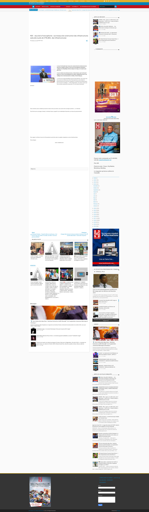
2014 (95, 224)
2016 (95, 220)
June (95, 195)
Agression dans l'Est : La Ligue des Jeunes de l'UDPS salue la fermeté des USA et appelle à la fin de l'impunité (75, 10)
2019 (95, 214)
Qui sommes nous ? (33, 1)
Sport (47, 1)
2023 (95, 184)
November (96, 185)
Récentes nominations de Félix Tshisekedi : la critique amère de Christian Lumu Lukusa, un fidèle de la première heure (108, 435)
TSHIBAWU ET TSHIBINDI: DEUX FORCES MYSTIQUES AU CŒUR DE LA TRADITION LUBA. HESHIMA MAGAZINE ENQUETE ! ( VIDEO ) (71, 285)
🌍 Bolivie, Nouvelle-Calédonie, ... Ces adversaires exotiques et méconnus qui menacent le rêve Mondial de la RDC (107, 27)
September (96, 189)
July (94, 193)
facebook (106, 1)
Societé (76, 1)
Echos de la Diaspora (57, 6)
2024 (95, 182)
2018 (95, 216)
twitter (104, 1)
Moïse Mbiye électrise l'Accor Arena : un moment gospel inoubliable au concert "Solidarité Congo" (59, 333)
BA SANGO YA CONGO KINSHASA (36, 2)
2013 (95, 226)
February (96, 203)
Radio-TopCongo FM (62, 1)
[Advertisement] (59, 24)
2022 (95, 208)
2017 (95, 218)
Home (33, 6)
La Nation (41, 1)
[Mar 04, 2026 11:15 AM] (48, 10)
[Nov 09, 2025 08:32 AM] (103, 10)
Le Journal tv (75, 6)
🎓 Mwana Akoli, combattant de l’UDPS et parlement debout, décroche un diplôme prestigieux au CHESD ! (108, 463)
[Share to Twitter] (32, 280)
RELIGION (82, 1)
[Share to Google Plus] (34, 280)
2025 (95, 180)
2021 (95, 210)
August (95, 191)
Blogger (118, 510)
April (95, 199)
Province (88, 1)
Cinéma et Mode (53, 1)
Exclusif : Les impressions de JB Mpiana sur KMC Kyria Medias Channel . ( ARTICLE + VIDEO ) (108, 354)
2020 (95, 212)
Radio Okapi (71, 1)
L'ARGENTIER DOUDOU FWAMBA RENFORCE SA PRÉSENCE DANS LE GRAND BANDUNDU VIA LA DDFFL (108, 389)
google (108, 1)
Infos (45, 6)
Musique (68, 6)
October (95, 187)
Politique (38, 6)
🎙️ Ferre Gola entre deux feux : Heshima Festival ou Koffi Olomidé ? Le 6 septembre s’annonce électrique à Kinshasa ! (104, 344)
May (95, 197)
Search (115, 6)
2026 (95, 178)
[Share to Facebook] (44, 280)
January (95, 205)
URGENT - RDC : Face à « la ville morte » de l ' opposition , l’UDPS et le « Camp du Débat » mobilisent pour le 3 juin (109, 21)
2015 (95, 222)
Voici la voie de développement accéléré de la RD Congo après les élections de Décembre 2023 (105, 291)
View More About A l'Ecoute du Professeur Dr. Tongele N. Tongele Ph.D (106, 320)
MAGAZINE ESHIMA (111, 117)
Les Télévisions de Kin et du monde (88, 6)
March (95, 201)
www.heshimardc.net (105, 160)
